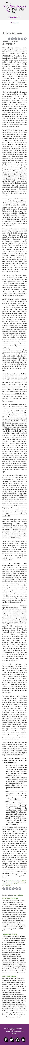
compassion (15, 881)
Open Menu (15, 22)
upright (16, 883)
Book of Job (22, 883)
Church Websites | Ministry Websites (14, 1031)
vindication (5, 883)
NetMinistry (14, 1033)
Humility (8, 881)
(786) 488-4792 (14, 18)
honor (11, 883)
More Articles (18, 895)
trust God (23, 881)
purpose (9, 885)
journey (4, 885)
